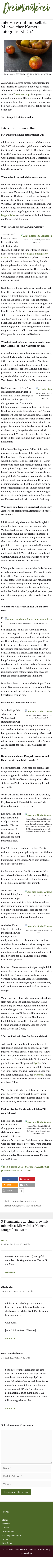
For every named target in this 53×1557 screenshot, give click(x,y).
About (5, 1539)
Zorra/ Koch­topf (21, 94)
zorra (4, 1240)
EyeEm (37, 1063)
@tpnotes (38, 1074)
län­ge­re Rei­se (8, 215)
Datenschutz (26, 1553)
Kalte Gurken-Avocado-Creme (20, 1201)
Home (5, 1520)
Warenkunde (8, 1531)
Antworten (10, 1272)
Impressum (43, 1549)
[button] (10, 1179)
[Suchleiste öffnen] (50, 16)
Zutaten (5, 1527)
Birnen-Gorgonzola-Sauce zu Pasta (22, 1205)
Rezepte (6, 1523)
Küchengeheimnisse (11, 1535)
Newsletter (7, 1543)
